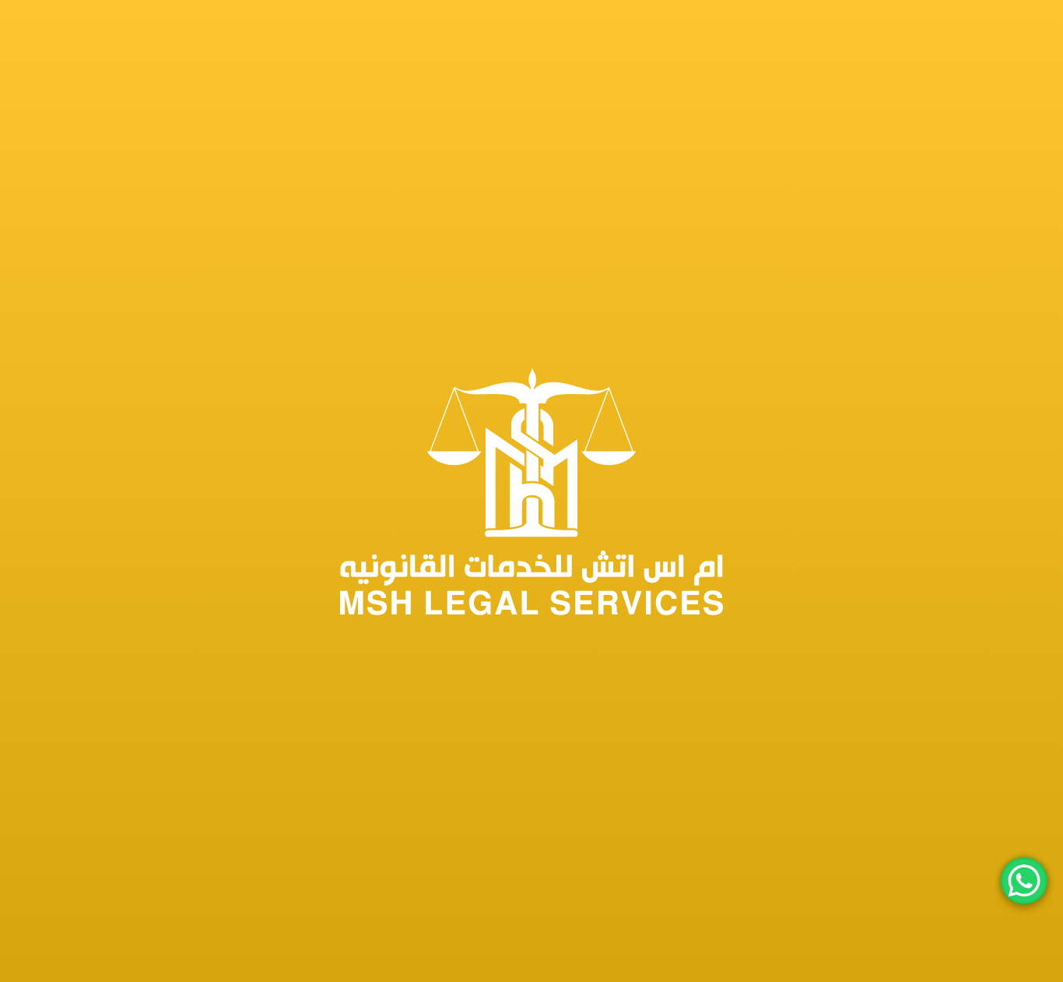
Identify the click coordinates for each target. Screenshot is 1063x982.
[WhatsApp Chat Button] (1024, 880)
